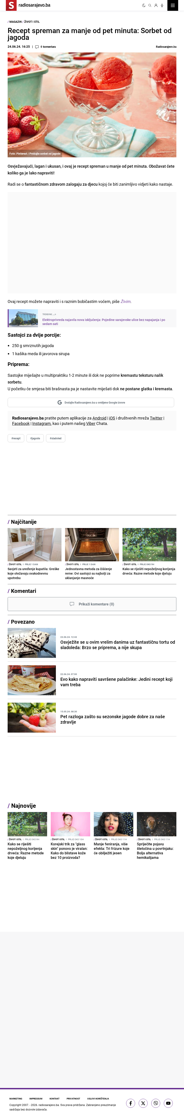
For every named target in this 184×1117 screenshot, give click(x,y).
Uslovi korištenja (98, 1098)
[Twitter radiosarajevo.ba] (143, 1103)
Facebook (21, 423)
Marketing (15, 1098)
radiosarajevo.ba (49, 1105)
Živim (125, 301)
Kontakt (54, 1098)
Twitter (156, 418)
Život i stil (32, 21)
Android (99, 418)
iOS (112, 418)
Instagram (41, 423)
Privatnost (73, 1098)
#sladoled (55, 438)
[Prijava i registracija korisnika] (156, 5)
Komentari (23, 590)
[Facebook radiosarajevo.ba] (130, 1103)
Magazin (15, 21)
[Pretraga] (150, 5)
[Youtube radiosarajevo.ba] (168, 1103)
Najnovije (23, 806)
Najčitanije (24, 521)
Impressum (35, 1098)
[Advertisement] (92, 242)
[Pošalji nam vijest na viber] (155, 1103)
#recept (15, 438)
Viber (90, 423)
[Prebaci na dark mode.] (144, 5)
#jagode (35, 438)
